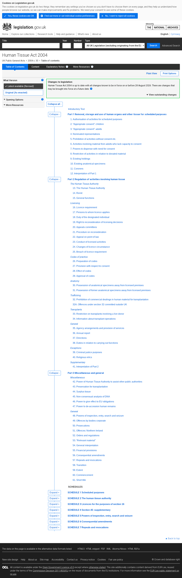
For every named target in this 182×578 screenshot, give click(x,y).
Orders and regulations (87, 435)
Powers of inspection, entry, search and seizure (100, 416)
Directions (81, 338)
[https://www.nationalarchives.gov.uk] (163, 25)
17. (74, 212)
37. (74, 338)
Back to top (174, 538)
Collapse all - (54, 104)
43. (74, 386)
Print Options (169, 73)
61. (74, 480)
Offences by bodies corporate (91, 420)
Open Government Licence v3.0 (58, 567)
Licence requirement (86, 207)
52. (74, 435)
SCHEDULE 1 (74, 492)
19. (74, 222)
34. (74, 319)
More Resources (81, 66)
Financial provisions (86, 450)
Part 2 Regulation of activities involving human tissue (96, 179)
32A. (75, 304)
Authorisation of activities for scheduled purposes (97, 119)
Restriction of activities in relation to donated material (99, 154)
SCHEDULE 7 (74, 527)
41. (74, 366)
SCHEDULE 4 (74, 510)
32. (74, 299)
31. (74, 290)
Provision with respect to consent (92, 266)
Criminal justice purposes (89, 352)
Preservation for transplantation (92, 386)
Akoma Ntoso (119, 548)
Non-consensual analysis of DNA (93, 396)
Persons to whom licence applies (93, 212)
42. (74, 381)
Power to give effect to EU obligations (95, 401)
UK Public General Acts (13, 60)
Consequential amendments (90, 455)
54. (74, 445)
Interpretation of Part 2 (87, 366)
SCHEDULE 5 (74, 515)
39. (74, 352)
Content (35, 66)
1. (71, 119)
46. (74, 401)
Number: (78, 40)
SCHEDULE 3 (74, 504)
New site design (10, 559)
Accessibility (58, 559)
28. (74, 271)
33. (74, 314)
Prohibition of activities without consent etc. (94, 139)
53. (74, 440)
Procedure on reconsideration (91, 232)
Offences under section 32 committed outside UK (102, 304)
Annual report (83, 333)
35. (74, 328)
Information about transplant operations (96, 319)
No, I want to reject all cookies (120, 15)
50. (74, 425)
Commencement (84, 475)
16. (74, 207)
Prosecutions (83, 425)
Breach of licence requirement (91, 252)
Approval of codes (85, 276)
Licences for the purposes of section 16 (103, 504)
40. (74, 357)
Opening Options (13, 99)
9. (71, 159)
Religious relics (84, 357)
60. (74, 475)
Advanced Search (171, 45)
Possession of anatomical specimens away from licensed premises (110, 285)
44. (74, 391)
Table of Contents (15, 66)
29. (74, 276)
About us (32, 559)
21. (74, 232)
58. (74, 465)
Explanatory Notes (55, 66)
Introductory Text (76, 109)
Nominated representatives (86, 134)
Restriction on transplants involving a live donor (100, 314)
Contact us (72, 559)
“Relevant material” (86, 440)
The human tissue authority (96, 498)
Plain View (151, 73)
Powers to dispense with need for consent (94, 149)
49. (74, 420)
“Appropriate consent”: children (88, 124)
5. (71, 139)
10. (72, 163)
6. (71, 144)
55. (74, 450)
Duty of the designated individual (92, 217)
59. (74, 470)
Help (23, 559)
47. (74, 406)
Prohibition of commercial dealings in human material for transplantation (112, 299)
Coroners (78, 168)
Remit (79, 193)
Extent (79, 470)
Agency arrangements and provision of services (100, 328)
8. (71, 154)
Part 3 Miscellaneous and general (86, 373)
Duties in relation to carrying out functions (97, 343)
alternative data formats (54, 548)
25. (74, 252)
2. (71, 124)
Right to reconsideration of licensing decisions (99, 222)
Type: (87, 40)
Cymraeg (175, 34)
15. (74, 198)
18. (74, 217)
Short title (81, 480)
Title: (4, 40)
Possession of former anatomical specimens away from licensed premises (113, 290)
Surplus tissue (83, 391)
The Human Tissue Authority (90, 188)
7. (71, 149)
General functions (85, 198)
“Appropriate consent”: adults (87, 129)
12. (72, 173)
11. (71, 168)
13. (74, 188)
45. (74, 396)
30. (74, 285)
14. (74, 193)
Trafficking (75, 295)
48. (74, 416)
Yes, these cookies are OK (21, 15)
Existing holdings (81, 159)
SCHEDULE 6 (74, 521)
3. (71, 129)
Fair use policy (116, 559)
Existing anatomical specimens (89, 163)
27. (74, 266)
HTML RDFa (133, 548)
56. (74, 455)
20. (74, 227)
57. (74, 460)
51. (74, 430)
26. (74, 261)
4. (71, 134)
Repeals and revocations (89, 460)
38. (74, 343)
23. (74, 242)
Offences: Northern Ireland (89, 430)
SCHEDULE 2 (74, 498)
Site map (44, 559)
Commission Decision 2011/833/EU (50, 570)
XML (108, 548)
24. (74, 247)
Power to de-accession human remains (96, 406)
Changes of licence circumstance (93, 247)
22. (74, 237)
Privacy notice (87, 559)
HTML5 (81, 548)
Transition (81, 465)
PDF (103, 548)
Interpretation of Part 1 (85, 173)
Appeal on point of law (87, 237)
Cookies (102, 559)
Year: (65, 40)
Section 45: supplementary (96, 510)
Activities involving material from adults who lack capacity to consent (107, 144)
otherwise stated (97, 567)
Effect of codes (83, 271)
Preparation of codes (86, 261)
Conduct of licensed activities (91, 242)
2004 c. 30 (33, 60)
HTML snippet (93, 548)
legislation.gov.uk (25, 23)
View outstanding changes (161, 94)
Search (153, 45)
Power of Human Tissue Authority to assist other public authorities (109, 381)
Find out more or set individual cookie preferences (70, 15)
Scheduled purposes (93, 492)
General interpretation (87, 445)
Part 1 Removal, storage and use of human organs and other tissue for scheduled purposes (117, 114)
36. (74, 333)
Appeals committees (86, 227)
